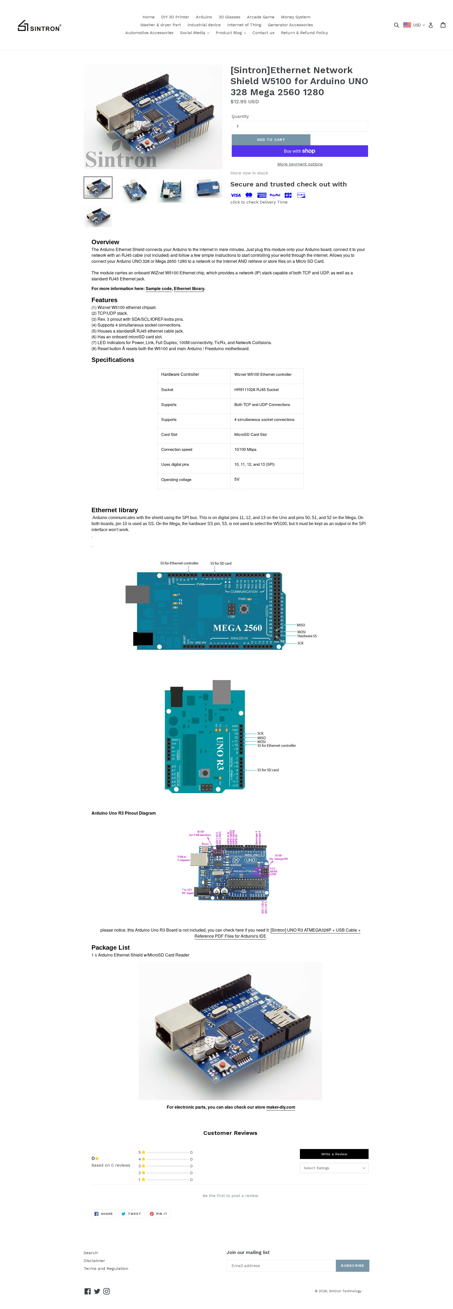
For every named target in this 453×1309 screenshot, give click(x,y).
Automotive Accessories (149, 32)
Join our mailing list (248, 1252)
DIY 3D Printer (175, 16)
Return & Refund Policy (304, 32)
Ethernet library (189, 288)
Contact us (263, 32)
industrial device (204, 24)
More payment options (300, 164)
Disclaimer (94, 1260)
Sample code (159, 288)
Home (149, 16)
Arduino (204, 16)
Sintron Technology (345, 1291)
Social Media (196, 32)
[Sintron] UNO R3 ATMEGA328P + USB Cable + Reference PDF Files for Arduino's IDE (277, 933)
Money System (295, 16)
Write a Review (334, 1154)
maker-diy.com (280, 1107)
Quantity (240, 116)
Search (91, 1252)
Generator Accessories (290, 24)
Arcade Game (260, 16)
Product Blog (232, 32)
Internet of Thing (244, 24)
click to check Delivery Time (259, 202)
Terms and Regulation (106, 1268)
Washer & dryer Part (160, 24)
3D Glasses (229, 16)
